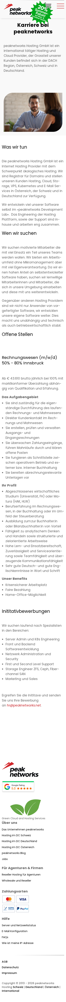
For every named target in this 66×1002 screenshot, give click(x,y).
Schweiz (18, 987)
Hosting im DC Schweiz (16, 835)
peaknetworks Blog (14, 853)
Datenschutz (10, 967)
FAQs (5, 937)
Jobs (5, 859)
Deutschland (34, 987)
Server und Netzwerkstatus (19, 925)
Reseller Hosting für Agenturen (21, 874)
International (10, 991)
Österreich (52, 987)
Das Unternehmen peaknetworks (23, 829)
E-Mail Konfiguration (14, 931)
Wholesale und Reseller (16, 880)
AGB (5, 961)
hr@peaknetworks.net (24, 705)
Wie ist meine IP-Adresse (18, 943)
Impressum (9, 973)
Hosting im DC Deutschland (19, 841)
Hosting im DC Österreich (18, 847)
